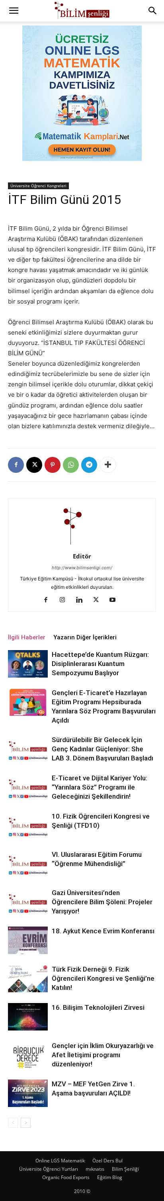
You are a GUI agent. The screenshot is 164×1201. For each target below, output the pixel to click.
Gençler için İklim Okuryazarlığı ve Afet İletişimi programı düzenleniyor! (103, 1055)
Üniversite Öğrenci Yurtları (48, 1169)
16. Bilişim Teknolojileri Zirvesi (98, 1007)
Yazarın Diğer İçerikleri (85, 637)
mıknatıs (95, 1169)
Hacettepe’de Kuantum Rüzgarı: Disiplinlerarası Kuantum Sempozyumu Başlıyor (100, 663)
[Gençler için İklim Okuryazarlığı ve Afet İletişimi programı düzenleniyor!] (28, 1055)
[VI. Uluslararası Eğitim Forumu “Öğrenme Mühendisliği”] (28, 864)
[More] (108, 465)
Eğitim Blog (109, 1177)
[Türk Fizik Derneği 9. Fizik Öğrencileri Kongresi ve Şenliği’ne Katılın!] (28, 978)
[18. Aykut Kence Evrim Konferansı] (28, 940)
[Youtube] (115, 600)
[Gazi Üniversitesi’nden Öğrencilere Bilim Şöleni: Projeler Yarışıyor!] (28, 902)
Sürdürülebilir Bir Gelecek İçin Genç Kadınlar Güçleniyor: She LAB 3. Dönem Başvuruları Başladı (102, 749)
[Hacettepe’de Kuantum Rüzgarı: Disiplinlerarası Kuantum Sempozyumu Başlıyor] (28, 664)
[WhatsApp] (71, 465)
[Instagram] (65, 600)
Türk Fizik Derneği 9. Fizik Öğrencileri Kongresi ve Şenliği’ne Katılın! (103, 978)
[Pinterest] (53, 465)
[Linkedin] (82, 600)
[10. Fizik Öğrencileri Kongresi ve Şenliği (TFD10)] (28, 825)
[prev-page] (13, 1123)
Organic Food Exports (66, 1177)
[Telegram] (89, 465)
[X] (34, 465)
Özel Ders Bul (107, 1160)
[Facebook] (16, 465)
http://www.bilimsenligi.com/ (82, 567)
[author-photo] (82, 545)
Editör (82, 556)
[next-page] (26, 1123)
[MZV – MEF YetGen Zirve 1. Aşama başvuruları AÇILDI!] (28, 1093)
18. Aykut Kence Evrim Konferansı (103, 931)
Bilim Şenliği (125, 1169)
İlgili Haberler (26, 637)
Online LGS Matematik (60, 1160)
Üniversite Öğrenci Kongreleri (38, 185)
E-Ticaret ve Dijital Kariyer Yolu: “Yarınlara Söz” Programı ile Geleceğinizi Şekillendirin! (99, 787)
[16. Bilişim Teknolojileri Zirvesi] (28, 1017)
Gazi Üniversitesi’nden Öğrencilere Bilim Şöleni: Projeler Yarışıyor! (102, 902)
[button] (13, 11)
